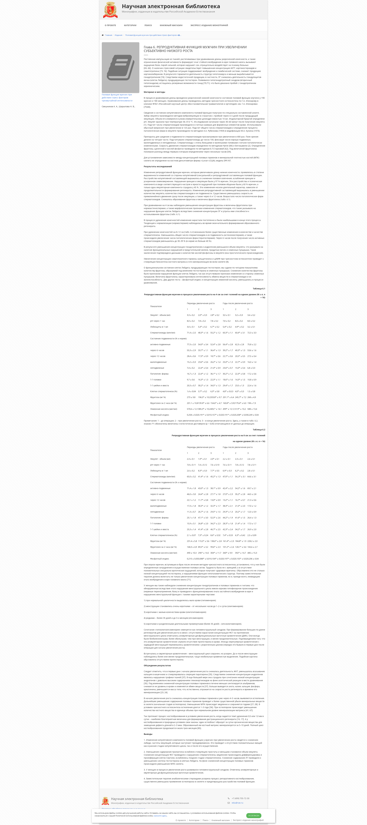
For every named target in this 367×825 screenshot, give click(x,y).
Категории (130, 25)
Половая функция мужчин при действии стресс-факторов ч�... (153, 35)
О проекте (110, 25)
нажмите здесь (160, 815)
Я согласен (254, 815)
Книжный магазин (171, 25)
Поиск (148, 25)
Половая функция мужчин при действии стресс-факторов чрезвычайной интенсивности (117, 97)
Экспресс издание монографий (209, 25)
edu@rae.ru (237, 802)
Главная (108, 35)
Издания (118, 35)
